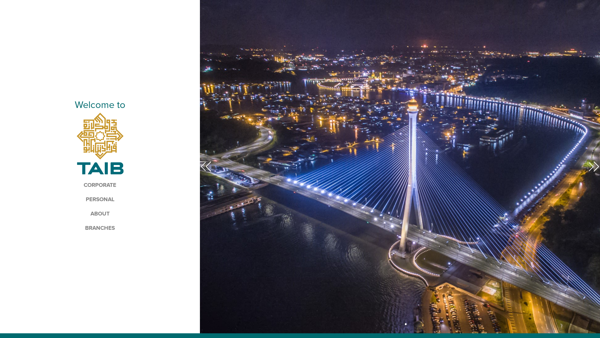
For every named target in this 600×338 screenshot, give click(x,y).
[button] (394, 324)
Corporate (100, 185)
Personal (100, 199)
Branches (100, 228)
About (100, 214)
